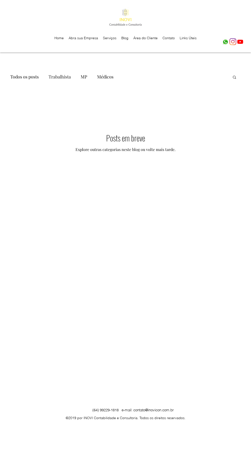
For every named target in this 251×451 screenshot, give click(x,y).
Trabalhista (60, 77)
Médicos (105, 77)
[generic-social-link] (225, 41)
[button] (234, 77)
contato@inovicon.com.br (153, 410)
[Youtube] (240, 41)
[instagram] (232, 41)
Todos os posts (24, 77)
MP (84, 77)
